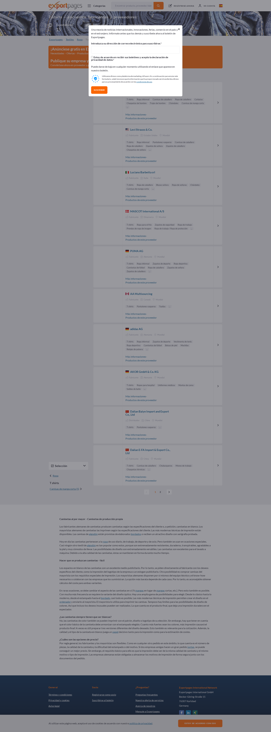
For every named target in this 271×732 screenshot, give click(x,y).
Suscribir (99, 90)
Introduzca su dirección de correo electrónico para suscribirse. (126, 43)
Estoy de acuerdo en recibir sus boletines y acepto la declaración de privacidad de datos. (129, 58)
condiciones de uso (144, 82)
